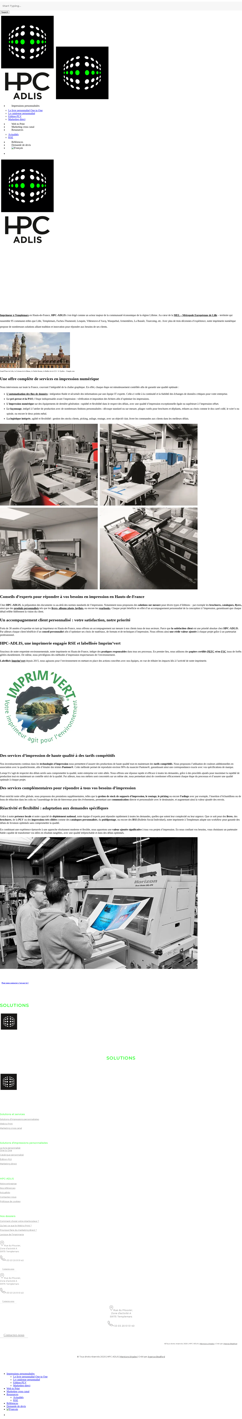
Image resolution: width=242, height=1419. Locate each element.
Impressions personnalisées (21, 1373)
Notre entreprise (8, 1183)
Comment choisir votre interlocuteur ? (19, 1221)
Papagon (2, 1366)
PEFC (210, 651)
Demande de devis (16, 1406)
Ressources (12, 1394)
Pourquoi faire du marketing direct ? (18, 1230)
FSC (223, 651)
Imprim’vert (18, 660)
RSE (15, 1400)
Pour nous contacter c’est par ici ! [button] (15, 983)
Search (4, 12)
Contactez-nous (8, 1197)
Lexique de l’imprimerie (12, 1234)
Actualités (5, 1192)
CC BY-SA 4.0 (10, 1366)
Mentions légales (207, 1344)
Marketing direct (8, 1163)
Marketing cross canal (11, 1128)
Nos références (7, 1188)
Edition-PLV (20, 1382)
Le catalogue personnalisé (26, 1379)
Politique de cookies (10, 1201)
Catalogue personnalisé (12, 1155)
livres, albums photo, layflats (67, 608)
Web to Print (6, 1123)
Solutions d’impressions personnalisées (19, 1119)
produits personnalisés (26, 608)
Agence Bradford (230, 1344)
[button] (8, 1269)
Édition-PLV (6, 1159)
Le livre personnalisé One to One (10, 1149)
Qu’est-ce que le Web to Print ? (16, 1225)
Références (12, 1403)
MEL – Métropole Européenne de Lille (195, 315)
